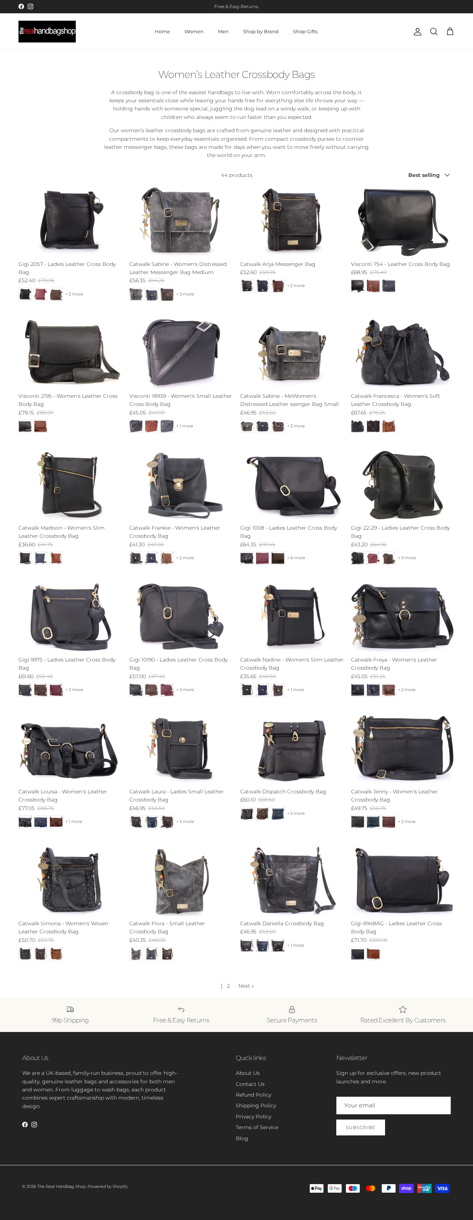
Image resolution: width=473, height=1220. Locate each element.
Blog (242, 1138)
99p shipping (219, 6)
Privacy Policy (253, 1116)
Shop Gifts (305, 31)
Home (162, 31)
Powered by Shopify (108, 1186)
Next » (246, 986)
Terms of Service (257, 1127)
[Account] (416, 31)
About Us (248, 1073)
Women (194, 31)
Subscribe (360, 1127)
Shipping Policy (256, 1105)
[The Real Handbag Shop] (47, 32)
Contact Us (250, 1084)
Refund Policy (253, 1094)
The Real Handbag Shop (61, 1186)
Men (223, 31)
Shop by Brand (261, 31)
